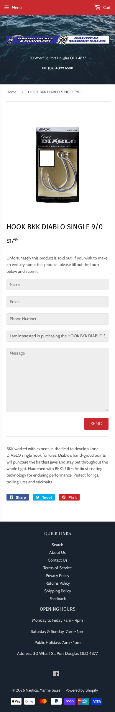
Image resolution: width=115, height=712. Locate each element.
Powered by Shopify (81, 690)
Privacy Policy (57, 575)
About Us (57, 552)
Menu (17, 7)
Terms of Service (57, 567)
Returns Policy (57, 583)
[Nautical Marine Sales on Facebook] (56, 674)
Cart (106, 7)
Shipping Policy (57, 591)
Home (11, 91)
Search (57, 544)
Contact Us (58, 560)
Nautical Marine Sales (43, 690)
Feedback (58, 598)
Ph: (57, 68)
